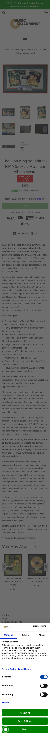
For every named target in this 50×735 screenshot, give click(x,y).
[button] (5, 729)
